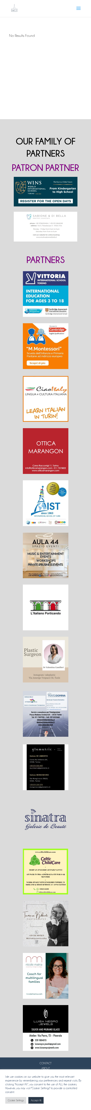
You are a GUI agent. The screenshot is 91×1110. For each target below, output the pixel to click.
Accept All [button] (36, 1100)
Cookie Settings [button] (16, 1100)
